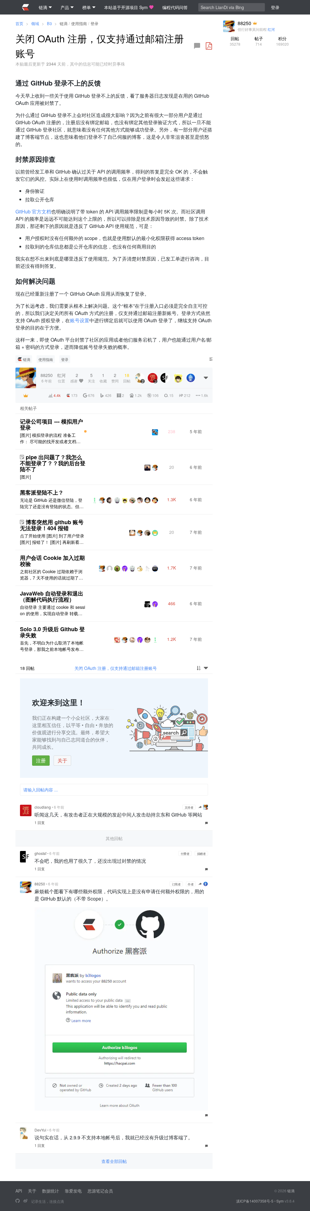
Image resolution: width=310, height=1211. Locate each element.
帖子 (259, 41)
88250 (40, 883)
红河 (271, 29)
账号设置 (79, 320)
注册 (41, 760)
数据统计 (50, 1191)
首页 (19, 23)
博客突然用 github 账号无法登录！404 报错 (52, 525)
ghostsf (40, 853)
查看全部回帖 (114, 1161)
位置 (61, 377)
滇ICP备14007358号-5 (254, 1200)
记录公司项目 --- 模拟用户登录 (51, 424)
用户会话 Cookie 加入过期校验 (52, 561)
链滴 (64, 23)
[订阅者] (25, 395)
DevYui (40, 1129)
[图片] (25, 477)
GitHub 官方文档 (33, 211)
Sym (280, 1200)
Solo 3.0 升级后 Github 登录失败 (52, 632)
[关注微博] (25, 1201)
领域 (35, 23)
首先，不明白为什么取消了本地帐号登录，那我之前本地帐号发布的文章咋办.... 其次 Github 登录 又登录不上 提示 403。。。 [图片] (52, 646)
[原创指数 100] (85, 431)
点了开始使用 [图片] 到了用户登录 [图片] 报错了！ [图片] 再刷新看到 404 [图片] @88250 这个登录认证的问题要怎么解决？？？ (52, 539)
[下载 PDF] (209, 46)
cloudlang (43, 807)
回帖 (235, 41)
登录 (94, 23)
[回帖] (197, 46)
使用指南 (79, 23)
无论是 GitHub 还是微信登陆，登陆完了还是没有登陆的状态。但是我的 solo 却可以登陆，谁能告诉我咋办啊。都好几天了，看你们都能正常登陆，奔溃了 (52, 503)
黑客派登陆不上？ (42, 492)
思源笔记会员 (100, 1191)
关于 (62, 760)
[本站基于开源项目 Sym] (17, 1201)
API (18, 1191)
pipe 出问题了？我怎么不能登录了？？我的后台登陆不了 (52, 463)
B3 (49, 23)
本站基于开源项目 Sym (126, 7)
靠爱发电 (73, 1191)
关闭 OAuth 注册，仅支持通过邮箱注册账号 (115, 668)
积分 (282, 41)
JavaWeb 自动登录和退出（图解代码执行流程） (51, 596)
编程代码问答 (175, 7)
